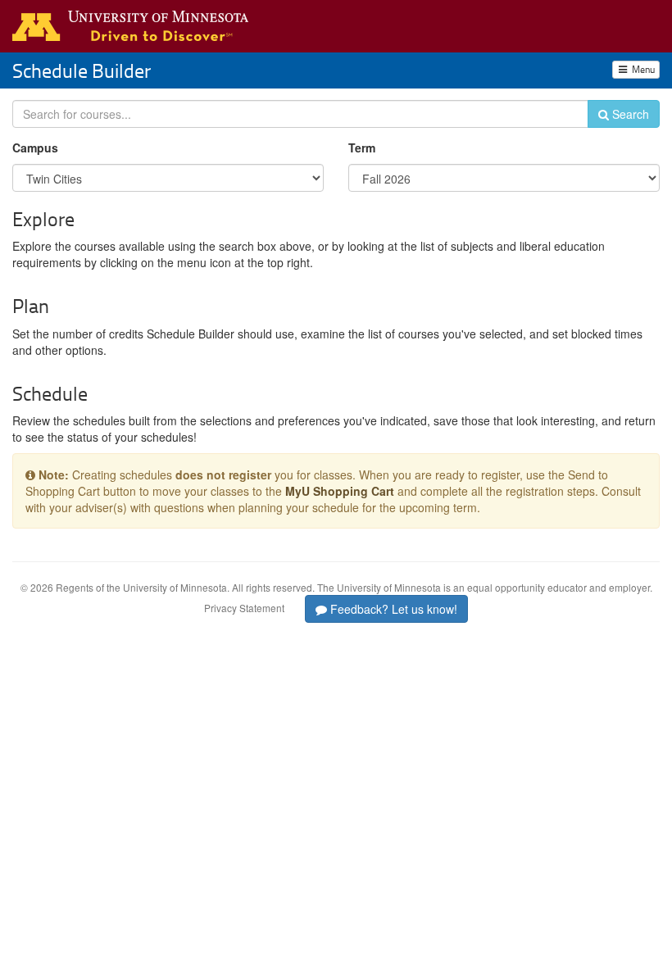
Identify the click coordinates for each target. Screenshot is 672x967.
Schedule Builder (81, 70)
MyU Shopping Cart (339, 491)
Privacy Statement (244, 608)
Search (629, 114)
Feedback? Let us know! (392, 609)
